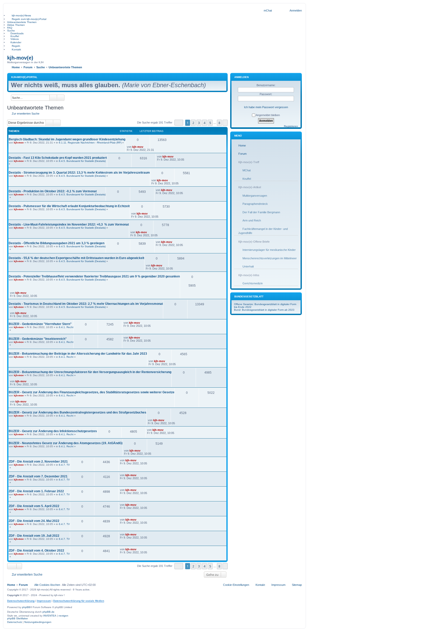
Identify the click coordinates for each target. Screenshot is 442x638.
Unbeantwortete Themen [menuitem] (22, 22)
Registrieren (291, 126)
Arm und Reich (251, 220)
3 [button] (199, 122)
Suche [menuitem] (11, 30)
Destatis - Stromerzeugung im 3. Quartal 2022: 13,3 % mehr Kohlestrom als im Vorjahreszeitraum (79, 172)
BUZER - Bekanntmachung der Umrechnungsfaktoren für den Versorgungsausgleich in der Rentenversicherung (90, 372)
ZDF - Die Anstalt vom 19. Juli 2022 (34, 536)
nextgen (63, 615)
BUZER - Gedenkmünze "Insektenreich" (38, 339)
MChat (246, 170)
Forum (242, 153)
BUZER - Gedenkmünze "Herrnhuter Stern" (40, 324)
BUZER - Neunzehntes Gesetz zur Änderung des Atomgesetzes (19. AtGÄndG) (66, 443)
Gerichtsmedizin (252, 283)
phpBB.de (48, 611)
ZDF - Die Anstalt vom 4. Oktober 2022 (36, 550)
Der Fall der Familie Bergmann (261, 212)
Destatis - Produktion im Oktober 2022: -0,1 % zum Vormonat (53, 191)
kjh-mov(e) (20, 58)
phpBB (26, 607)
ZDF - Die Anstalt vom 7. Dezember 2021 (38, 476)
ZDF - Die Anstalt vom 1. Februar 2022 (36, 491)
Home (242, 145)
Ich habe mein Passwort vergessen (266, 107)
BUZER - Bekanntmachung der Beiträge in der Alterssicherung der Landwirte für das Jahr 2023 (78, 353)
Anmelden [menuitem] (296, 10)
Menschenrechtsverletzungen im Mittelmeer (269, 258)
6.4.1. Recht (66, 327)
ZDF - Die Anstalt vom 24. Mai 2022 (34, 521)
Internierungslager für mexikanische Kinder (269, 249)
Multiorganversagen (254, 195)
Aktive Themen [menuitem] (16, 25)
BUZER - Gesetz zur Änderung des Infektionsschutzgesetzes (53, 431)
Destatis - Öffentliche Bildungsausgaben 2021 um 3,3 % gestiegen (56, 243)
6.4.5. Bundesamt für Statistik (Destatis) (82, 161)
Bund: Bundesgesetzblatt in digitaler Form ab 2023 (264, 309)
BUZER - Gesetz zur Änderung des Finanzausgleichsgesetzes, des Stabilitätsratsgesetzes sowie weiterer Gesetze (91, 392)
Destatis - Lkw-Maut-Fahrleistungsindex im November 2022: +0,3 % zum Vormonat (69, 224)
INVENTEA (49, 615)
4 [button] (204, 122)
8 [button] (219, 122)
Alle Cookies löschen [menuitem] (47, 584)
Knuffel (246, 178)
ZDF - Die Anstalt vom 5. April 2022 (34, 506)
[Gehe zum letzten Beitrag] (145, 146)
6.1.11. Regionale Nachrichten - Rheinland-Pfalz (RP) (90, 142)
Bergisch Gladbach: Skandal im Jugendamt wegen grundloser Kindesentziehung (67, 139)
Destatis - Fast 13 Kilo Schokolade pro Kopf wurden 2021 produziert (58, 158)
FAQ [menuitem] (9, 27)
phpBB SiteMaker (17, 618)
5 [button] (210, 122)
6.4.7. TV (64, 464)
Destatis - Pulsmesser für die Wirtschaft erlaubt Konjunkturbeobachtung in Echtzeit (69, 206)
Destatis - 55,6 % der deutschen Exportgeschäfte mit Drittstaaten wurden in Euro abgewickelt (76, 258)
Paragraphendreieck (255, 203)
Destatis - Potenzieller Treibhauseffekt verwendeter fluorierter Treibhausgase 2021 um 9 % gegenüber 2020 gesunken (94, 276)
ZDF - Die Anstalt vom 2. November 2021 (38, 461)
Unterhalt (248, 266)
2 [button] (193, 122)
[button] (178, 123)
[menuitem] (268, 10)
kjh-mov (19, 142)
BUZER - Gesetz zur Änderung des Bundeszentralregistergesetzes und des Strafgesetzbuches (77, 412)
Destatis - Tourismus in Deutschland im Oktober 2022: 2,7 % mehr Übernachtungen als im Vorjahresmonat (86, 304)
